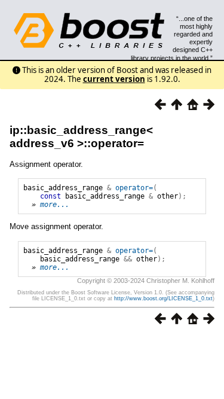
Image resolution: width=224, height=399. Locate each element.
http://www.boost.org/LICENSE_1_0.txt (163, 298)
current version (114, 79)
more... (54, 204)
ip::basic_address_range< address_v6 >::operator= (81, 137)
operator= (134, 188)
